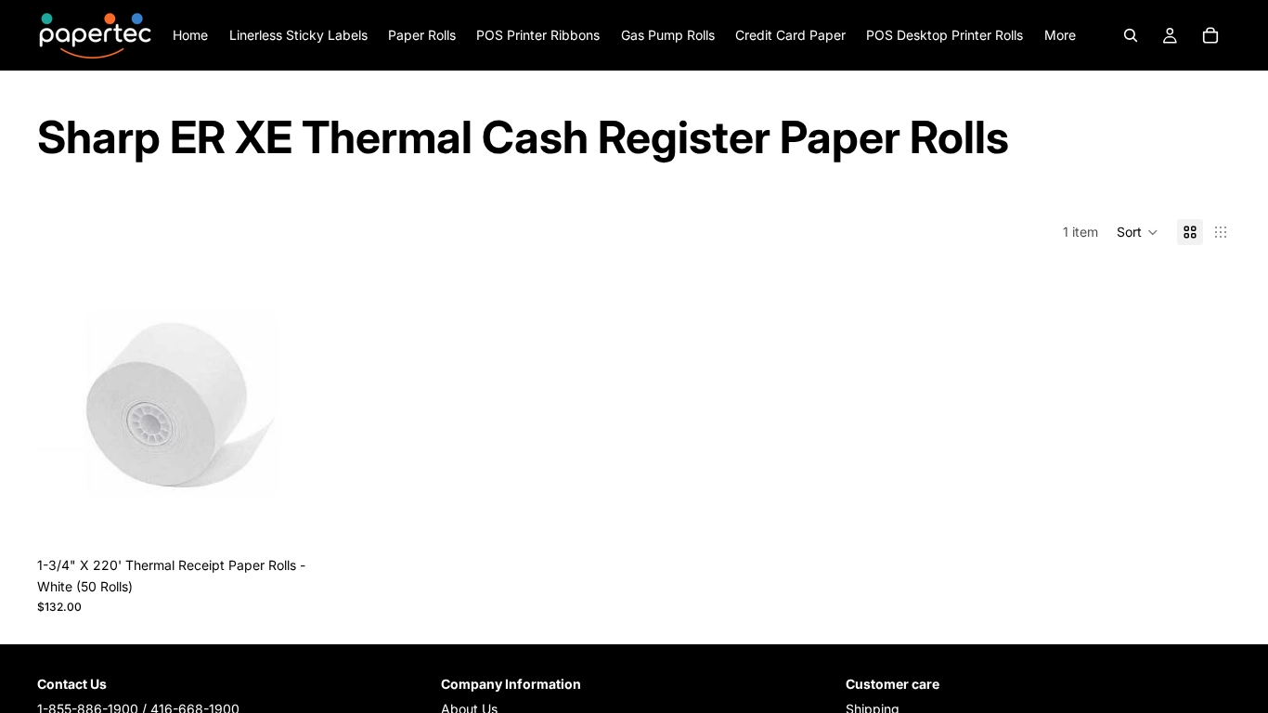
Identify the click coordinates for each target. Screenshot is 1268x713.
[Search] (1130, 35)
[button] (1137, 232)
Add (312, 518)
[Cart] (1210, 35)
